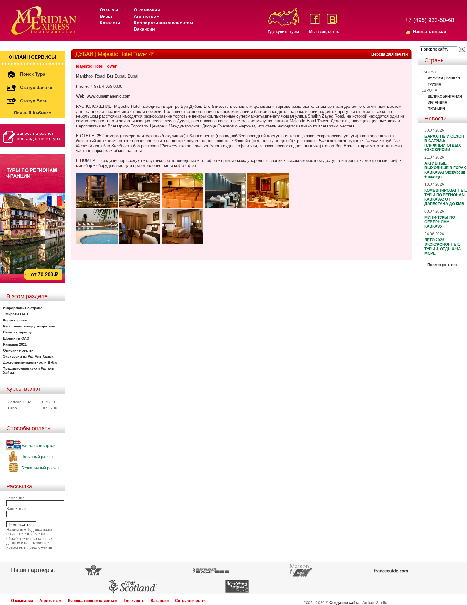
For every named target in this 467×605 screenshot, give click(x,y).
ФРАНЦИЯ (436, 108)
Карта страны (15, 320)
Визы (106, 16)
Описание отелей (18, 350)
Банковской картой (38, 445)
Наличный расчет (36, 457)
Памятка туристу (17, 332)
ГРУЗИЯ (434, 84)
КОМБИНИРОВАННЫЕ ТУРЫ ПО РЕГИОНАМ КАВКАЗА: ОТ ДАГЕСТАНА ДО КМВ (445, 197)
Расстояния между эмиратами (29, 326)
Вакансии (144, 28)
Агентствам (146, 16)
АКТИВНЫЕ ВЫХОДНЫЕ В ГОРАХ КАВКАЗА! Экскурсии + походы (445, 170)
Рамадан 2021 (15, 344)
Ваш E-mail (16, 508)
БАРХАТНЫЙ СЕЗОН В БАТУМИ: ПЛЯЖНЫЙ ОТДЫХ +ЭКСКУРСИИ (444, 143)
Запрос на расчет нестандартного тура (38, 136)
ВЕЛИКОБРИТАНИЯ (445, 96)
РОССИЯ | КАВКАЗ (444, 78)
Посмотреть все (442, 265)
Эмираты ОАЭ (15, 314)
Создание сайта (344, 603)
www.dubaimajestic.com (109, 96)
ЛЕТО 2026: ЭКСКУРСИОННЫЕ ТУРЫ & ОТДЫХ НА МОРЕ (442, 247)
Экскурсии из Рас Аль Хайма (28, 356)
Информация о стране (22, 308)
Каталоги (110, 22)
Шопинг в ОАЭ (16, 338)
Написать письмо (429, 32)
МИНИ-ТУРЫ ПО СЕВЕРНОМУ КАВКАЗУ (439, 222)
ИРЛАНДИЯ (437, 102)
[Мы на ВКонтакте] (332, 19)
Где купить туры (283, 32)
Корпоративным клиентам (163, 22)
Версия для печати (389, 54)
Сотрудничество (190, 600)
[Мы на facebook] (315, 19)
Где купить (134, 600)
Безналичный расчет (39, 468)
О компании (147, 9)
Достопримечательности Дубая (30, 362)
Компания (15, 498)
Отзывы (109, 9)
